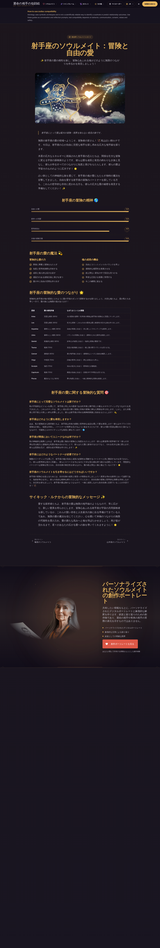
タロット (86, 4)
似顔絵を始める (150, 4)
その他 (99, 4)
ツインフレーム (68, 4)
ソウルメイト (50, 4)
